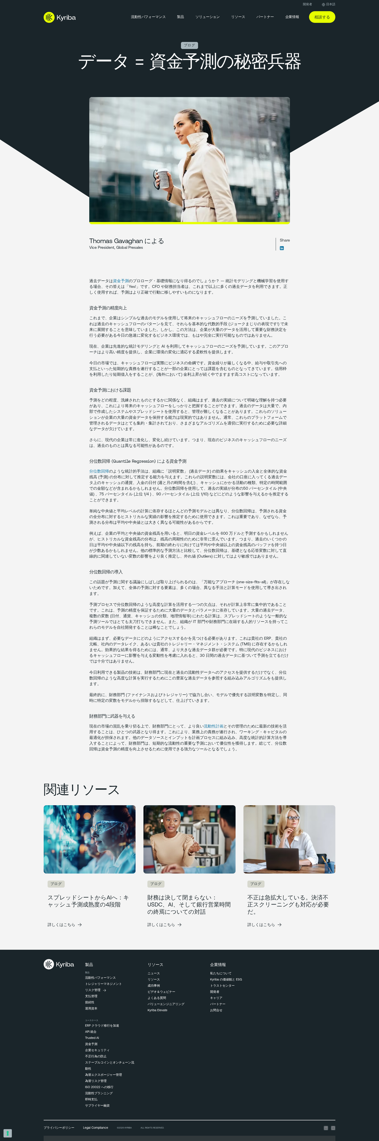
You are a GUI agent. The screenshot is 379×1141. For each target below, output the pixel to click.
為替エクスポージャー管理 (103, 1075)
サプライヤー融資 (97, 1105)
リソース (238, 17)
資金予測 (121, 281)
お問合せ (216, 1010)
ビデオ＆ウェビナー (161, 992)
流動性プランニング (99, 1093)
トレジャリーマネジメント (103, 984)
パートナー (217, 1004)
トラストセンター (222, 986)
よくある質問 (157, 998)
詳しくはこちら (61, 924)
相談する (322, 17)
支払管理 (91, 996)
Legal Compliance (95, 1128)
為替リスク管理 (96, 1081)
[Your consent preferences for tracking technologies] (8, 1133)
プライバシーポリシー (59, 1128)
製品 (180, 17)
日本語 (330, 4)
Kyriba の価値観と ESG (226, 979)
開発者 (307, 4)
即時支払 (91, 1099)
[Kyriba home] (60, 17)
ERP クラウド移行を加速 (102, 1025)
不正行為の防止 (96, 1056)
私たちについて (221, 973)
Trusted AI (92, 1038)
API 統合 (91, 1032)
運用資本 (91, 1008)
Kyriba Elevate (157, 1010)
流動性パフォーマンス (148, 17)
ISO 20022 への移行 (99, 1087)
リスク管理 (92, 990)
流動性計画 (213, 727)
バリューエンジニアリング (166, 1004)
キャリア (216, 998)
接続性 (89, 1002)
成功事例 (154, 986)
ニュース (154, 973)
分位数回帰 (99, 472)
